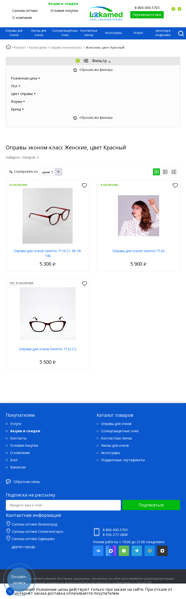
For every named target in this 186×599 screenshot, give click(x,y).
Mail (149, 551)
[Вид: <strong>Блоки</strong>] (156, 171)
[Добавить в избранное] (84, 186)
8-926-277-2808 (115, 534)
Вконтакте (98, 551)
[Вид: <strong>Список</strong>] (165, 171)
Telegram (137, 551)
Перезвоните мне (147, 14)
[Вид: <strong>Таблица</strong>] (174, 171)
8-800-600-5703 (147, 7)
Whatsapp (124, 551)
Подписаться (151, 505)
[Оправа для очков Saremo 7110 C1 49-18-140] (48, 215)
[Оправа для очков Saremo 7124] (138, 215)
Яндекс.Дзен (162, 551)
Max (111, 551)
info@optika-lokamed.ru (112, 522)
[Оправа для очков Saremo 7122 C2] (48, 313)
